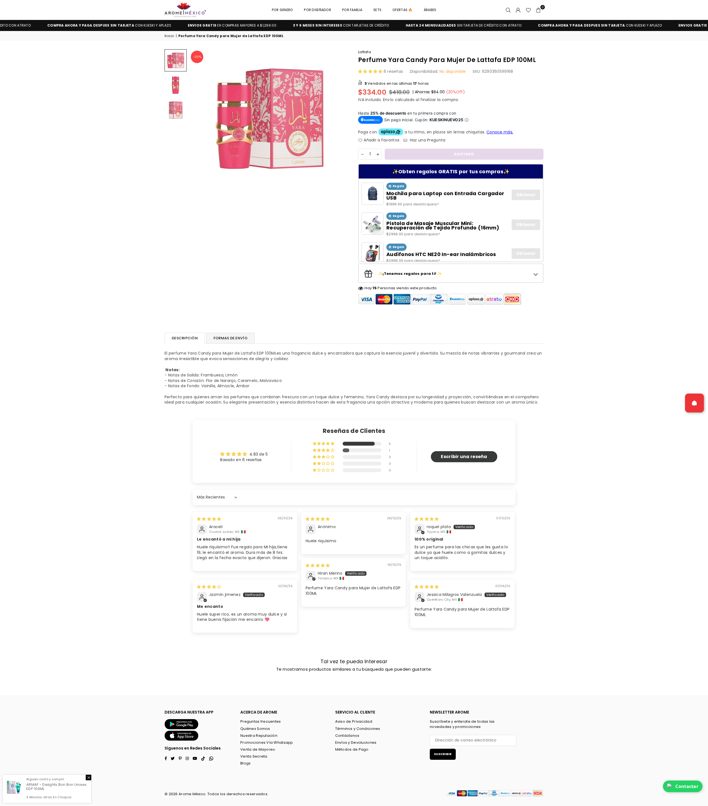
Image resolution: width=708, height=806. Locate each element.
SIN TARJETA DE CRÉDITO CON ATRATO (423, 25)
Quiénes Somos (255, 728)
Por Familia (352, 9)
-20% (197, 57)
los (223, 794)
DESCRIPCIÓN (185, 338)
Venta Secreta (253, 756)
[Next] (342, 118)
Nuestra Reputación (258, 735)
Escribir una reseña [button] (464, 456)
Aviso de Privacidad (353, 721)
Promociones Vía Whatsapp (266, 742)
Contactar (686, 786)
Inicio (169, 36)
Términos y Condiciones (357, 728)
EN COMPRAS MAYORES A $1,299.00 (192, 25)
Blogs (245, 763)
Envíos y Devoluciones (356, 742)
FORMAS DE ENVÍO (231, 338)
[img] (209, 519)
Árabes (430, 9)
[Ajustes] (518, 10)
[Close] (88, 777)
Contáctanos (347, 735)
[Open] (694, 403)
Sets (377, 9)
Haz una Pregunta (427, 140)
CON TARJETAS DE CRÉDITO (301, 25)
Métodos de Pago (352, 749)
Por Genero (282, 9)
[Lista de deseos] (528, 10)
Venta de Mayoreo (257, 749)
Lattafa (364, 52)
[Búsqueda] (508, 10)
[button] (538, 10)
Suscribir (443, 754)
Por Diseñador (317, 9)
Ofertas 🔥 (402, 9)
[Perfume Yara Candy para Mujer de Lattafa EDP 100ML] (175, 60)
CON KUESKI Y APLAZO (69, 25)
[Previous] (197, 118)
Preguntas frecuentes (260, 721)
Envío (388, 99)
